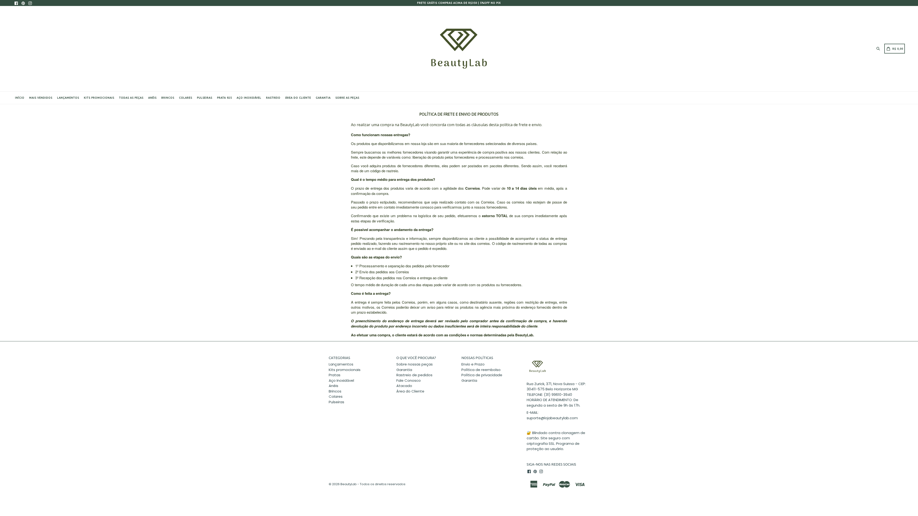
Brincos (167, 97)
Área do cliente (298, 97)
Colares (185, 97)
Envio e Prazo (473, 364)
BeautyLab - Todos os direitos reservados (372, 484)
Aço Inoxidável (249, 97)
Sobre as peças (347, 97)
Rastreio (273, 97)
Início (19, 97)
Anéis (152, 97)
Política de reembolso (481, 369)
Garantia (323, 97)
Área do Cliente (410, 391)
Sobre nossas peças (414, 364)
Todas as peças (131, 97)
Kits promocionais (99, 97)
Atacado (404, 385)
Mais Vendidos (40, 97)
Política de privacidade (481, 374)
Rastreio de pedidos (414, 374)
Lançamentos (68, 97)
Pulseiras (204, 97)
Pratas (334, 374)
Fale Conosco (408, 380)
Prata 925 (224, 97)
